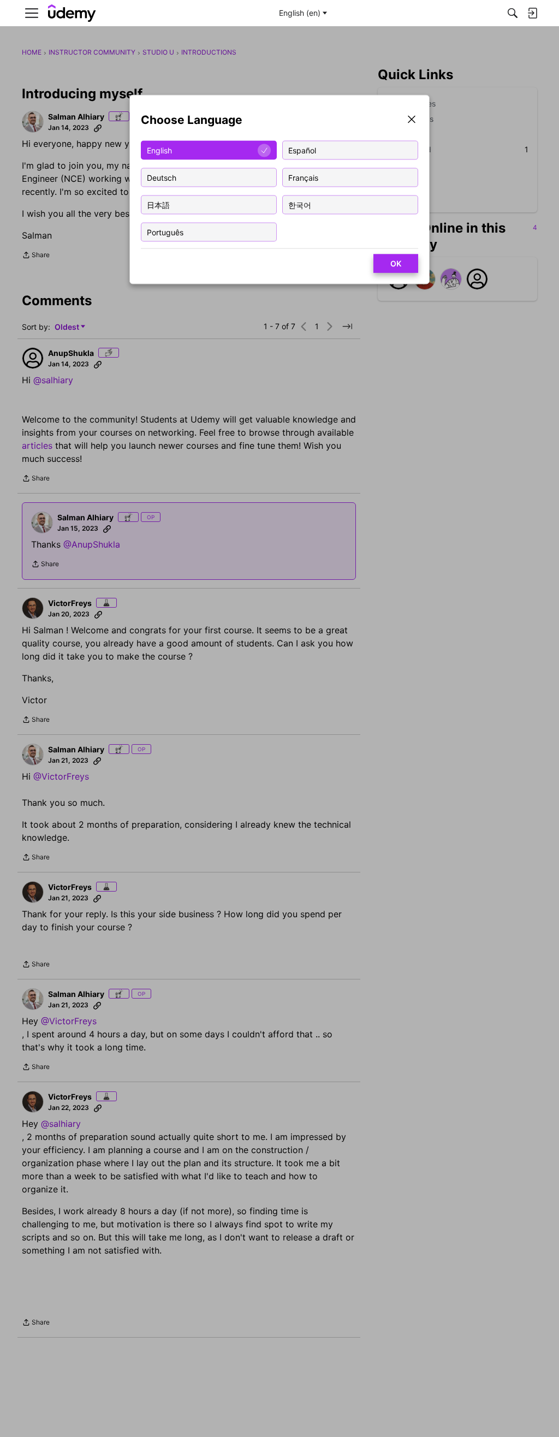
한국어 (299, 204)
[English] (72, 13)
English (159, 150)
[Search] (512, 13)
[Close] (411, 120)
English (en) (299, 12)
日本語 (158, 204)
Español (302, 150)
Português (165, 231)
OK (395, 263)
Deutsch (161, 177)
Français (303, 177)
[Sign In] (532, 13)
